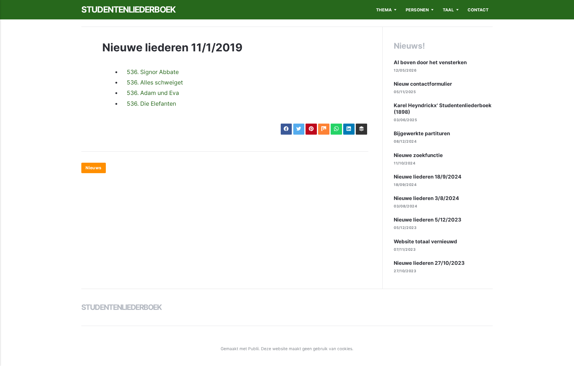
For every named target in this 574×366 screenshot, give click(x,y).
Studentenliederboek (128, 9)
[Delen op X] (298, 129)
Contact (478, 9)
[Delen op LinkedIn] (348, 129)
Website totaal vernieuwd (425, 241)
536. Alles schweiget (155, 82)
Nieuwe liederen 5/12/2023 (427, 220)
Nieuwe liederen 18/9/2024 (427, 177)
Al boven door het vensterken (430, 62)
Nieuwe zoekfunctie (418, 155)
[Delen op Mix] (323, 129)
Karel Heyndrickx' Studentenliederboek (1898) (442, 108)
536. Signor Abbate (153, 72)
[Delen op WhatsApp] (336, 129)
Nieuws (93, 167)
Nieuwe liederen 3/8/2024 (426, 198)
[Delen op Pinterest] (311, 129)
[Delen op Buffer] (361, 129)
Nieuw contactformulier (423, 84)
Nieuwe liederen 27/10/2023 (429, 263)
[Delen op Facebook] (286, 129)
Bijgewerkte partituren (422, 133)
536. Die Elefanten (151, 103)
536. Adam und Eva (153, 92)
